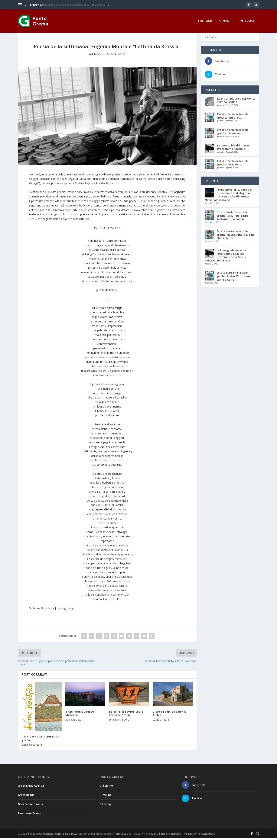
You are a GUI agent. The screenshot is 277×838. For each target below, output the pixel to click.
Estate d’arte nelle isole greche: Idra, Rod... (232, 162)
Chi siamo (205, 21)
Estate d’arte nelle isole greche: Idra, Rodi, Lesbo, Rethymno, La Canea (233, 215)
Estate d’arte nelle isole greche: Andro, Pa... (232, 115)
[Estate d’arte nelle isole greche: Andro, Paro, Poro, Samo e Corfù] (209, 117)
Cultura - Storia (116, 54)
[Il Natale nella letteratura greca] (42, 706)
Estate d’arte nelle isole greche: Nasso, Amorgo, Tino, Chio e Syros (236, 234)
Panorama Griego (29, 813)
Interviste (248, 21)
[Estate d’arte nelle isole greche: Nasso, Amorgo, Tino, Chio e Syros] (209, 133)
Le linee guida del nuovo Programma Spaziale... (233, 147)
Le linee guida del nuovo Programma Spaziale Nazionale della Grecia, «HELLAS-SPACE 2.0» (226, 255)
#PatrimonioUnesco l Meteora (80, 713)
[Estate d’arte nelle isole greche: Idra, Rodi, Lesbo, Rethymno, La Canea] (209, 164)
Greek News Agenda (31, 785)
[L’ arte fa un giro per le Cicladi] (173, 694)
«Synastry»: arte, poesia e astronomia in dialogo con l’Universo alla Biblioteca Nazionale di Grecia (228, 195)
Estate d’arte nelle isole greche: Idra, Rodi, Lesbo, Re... (78, 4)
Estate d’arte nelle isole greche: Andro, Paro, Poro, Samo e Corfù (234, 276)
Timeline (105, 795)
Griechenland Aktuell (31, 804)
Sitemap (105, 804)
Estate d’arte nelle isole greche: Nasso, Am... (232, 131)
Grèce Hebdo (26, 795)
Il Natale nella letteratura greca (40, 738)
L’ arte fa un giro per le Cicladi (170, 713)
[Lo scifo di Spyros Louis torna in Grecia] (129, 694)
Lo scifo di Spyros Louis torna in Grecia (126, 713)
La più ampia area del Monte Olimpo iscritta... (236, 100)
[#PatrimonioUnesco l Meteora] (85, 694)
